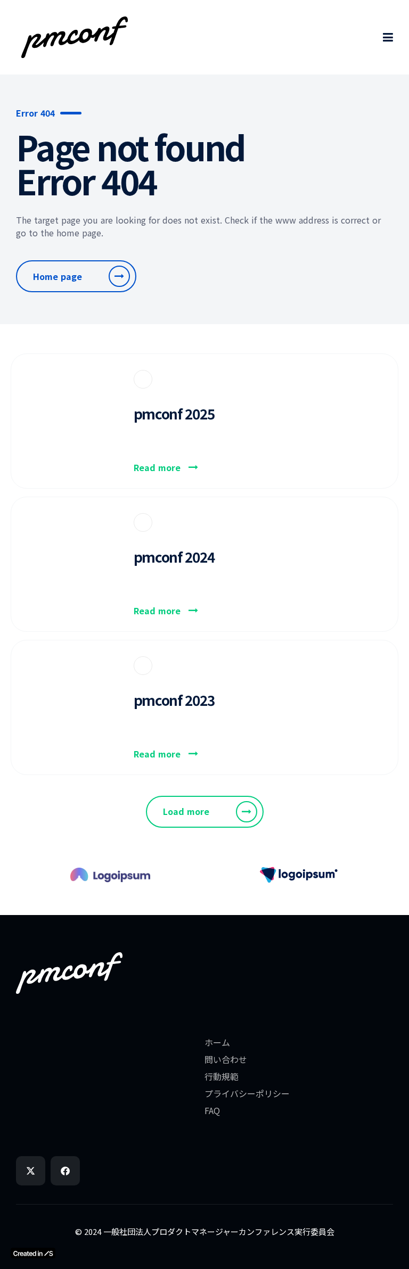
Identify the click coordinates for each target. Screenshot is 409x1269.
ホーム (217, 1042)
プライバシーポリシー (247, 1093)
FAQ (212, 1110)
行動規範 (221, 1076)
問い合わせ (225, 1059)
